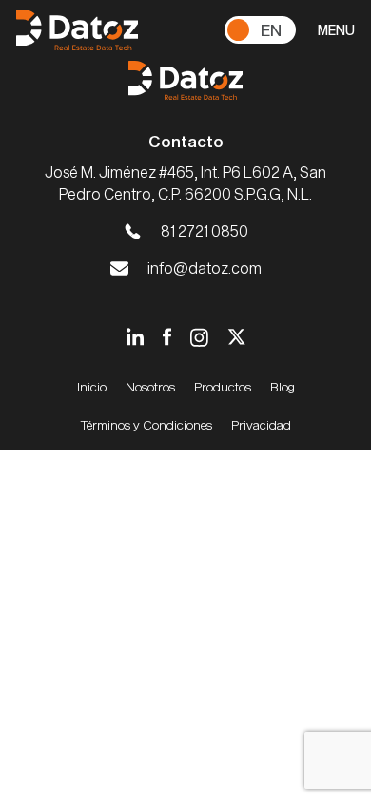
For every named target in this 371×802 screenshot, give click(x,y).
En (271, 29)
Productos (222, 386)
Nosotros (150, 386)
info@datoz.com (204, 267)
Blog (282, 386)
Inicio (92, 386)
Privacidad (261, 424)
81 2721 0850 (204, 230)
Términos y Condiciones (146, 424)
